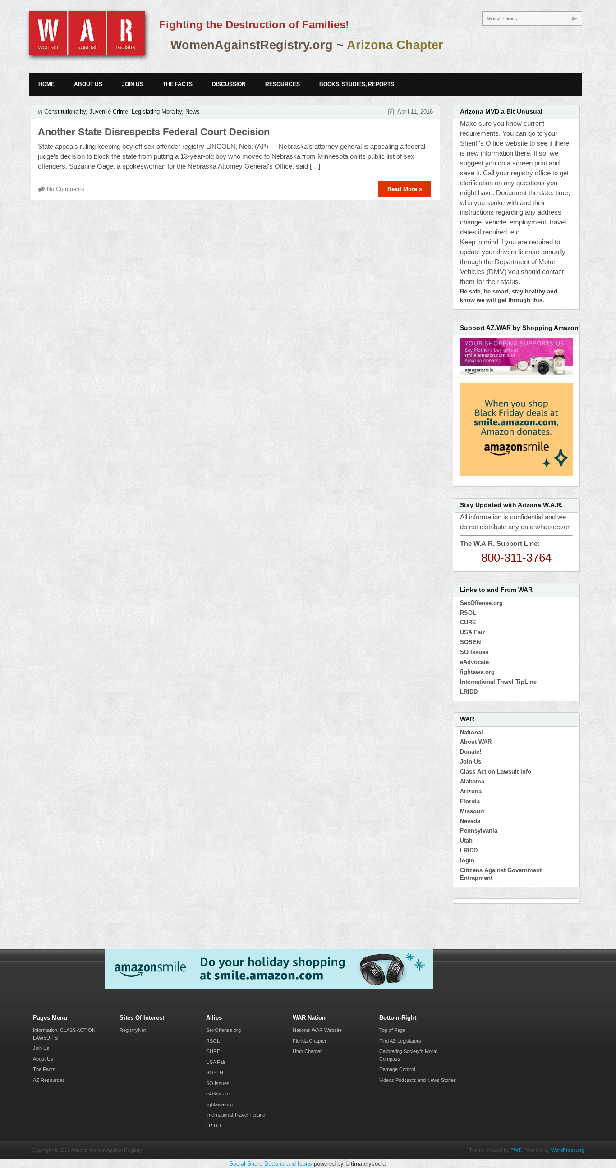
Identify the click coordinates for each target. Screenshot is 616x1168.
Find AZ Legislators (400, 1041)
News (192, 111)
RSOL (468, 612)
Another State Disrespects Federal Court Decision (154, 131)
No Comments (65, 189)
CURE (468, 622)
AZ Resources (49, 1080)
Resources (282, 84)
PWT (515, 1150)
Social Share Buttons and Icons (270, 1163)
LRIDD (469, 691)
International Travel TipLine (498, 681)
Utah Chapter (307, 1051)
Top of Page (392, 1030)
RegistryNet (133, 1030)
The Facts (178, 84)
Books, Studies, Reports (356, 84)
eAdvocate (474, 662)
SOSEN (470, 642)
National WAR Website (317, 1030)
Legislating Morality (157, 111)
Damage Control (397, 1069)
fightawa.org (477, 672)
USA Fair (472, 632)
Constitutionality (65, 111)
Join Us (132, 84)
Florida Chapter (309, 1041)
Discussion (229, 84)
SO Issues (474, 652)
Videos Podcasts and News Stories (417, 1080)
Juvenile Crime (108, 111)
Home (46, 84)
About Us (88, 84)
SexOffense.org (481, 603)
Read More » (404, 189)
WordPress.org (567, 1150)
